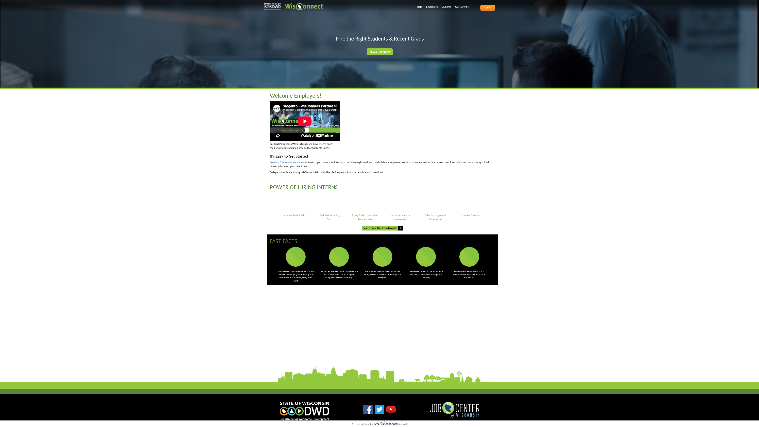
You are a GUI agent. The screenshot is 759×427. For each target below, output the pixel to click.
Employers (432, 7)
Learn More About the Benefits (380, 228)
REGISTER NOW (379, 52)
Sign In (487, 7)
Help (419, 7)
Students (446, 7)
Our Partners (462, 7)
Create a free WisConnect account (289, 162)
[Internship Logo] (293, 5)
